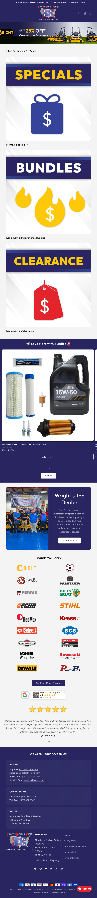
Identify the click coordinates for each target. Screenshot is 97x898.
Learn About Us (69, 540)
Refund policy (44, 889)
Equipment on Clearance (20, 330)
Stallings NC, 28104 (19, 823)
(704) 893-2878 (28, 796)
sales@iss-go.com (31, 772)
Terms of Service (71, 858)
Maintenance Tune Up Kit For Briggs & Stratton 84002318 (26, 444)
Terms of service (70, 889)
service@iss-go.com (33, 780)
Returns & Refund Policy (75, 846)
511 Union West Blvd (19, 820)
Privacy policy (57, 889)
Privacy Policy (70, 840)
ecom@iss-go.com (28, 769)
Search (67, 835)
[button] (5, 13)
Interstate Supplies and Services (24, 889)
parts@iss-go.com (31, 776)
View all (48, 475)
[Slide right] (54, 468)
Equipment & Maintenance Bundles (25, 237)
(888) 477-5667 (27, 800)
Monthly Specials (15, 144)
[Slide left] (43, 468)
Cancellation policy (59, 892)
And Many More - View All (48, 683)
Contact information (41, 892)
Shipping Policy (71, 852)
